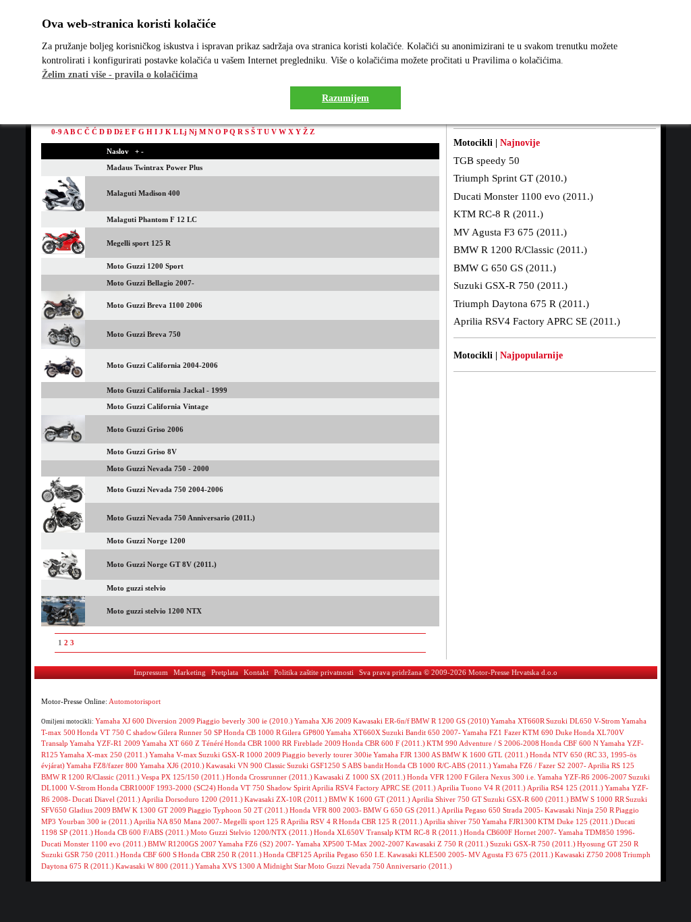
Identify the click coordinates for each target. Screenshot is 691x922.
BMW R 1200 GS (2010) (450, 721)
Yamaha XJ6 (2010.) (172, 765)
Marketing (189, 672)
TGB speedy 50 (486, 160)
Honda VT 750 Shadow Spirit (263, 788)
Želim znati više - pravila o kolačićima (120, 75)
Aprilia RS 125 (611, 765)
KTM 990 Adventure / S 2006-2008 (482, 743)
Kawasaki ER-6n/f (381, 721)
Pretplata (224, 672)
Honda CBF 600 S (148, 854)
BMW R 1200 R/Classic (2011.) (520, 249)
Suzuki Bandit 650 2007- (421, 732)
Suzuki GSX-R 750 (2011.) (510, 285)
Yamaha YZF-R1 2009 (105, 743)
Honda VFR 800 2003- (325, 810)
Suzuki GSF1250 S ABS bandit (335, 765)
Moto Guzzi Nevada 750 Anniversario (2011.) (380, 866)
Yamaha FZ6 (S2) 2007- (256, 844)
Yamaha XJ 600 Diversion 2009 (145, 721)
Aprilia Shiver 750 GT (447, 799)
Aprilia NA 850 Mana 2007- (178, 821)
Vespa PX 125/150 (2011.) (183, 777)
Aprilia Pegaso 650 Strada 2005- (492, 810)
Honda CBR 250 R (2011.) (220, 854)
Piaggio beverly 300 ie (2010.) (244, 721)
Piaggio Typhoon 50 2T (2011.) (238, 810)
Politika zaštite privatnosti (314, 672)
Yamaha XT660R (518, 721)
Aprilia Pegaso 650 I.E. (349, 854)
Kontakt (256, 672)
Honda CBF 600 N (570, 743)
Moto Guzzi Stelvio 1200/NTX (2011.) (251, 832)
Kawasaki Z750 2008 (588, 854)
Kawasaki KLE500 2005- (427, 854)
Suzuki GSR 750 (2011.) (80, 854)
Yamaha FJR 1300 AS (407, 755)
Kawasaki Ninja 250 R (579, 810)
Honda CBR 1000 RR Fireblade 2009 (283, 743)
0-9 (56, 132)
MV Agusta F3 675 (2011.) (510, 232)
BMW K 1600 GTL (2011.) (485, 755)
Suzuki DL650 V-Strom (583, 721)
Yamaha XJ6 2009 (323, 721)
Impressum (151, 672)
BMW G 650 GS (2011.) (504, 268)
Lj (183, 132)
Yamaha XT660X (353, 732)
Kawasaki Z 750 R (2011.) (447, 844)
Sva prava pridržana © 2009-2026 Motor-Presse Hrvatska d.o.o (458, 672)
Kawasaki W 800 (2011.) (154, 866)
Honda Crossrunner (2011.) (269, 777)
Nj (193, 132)
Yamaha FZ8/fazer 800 (103, 765)
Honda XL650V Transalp (353, 832)
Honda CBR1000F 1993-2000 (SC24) (156, 788)
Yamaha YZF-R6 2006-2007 (582, 777)
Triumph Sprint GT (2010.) (510, 178)
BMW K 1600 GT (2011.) (369, 799)
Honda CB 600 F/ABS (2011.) (141, 832)
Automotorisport (135, 701)
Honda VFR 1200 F (437, 777)
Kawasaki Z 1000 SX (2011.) (360, 777)
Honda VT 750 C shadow (117, 732)
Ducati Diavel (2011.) (106, 799)
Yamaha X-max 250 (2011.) (103, 755)
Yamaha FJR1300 (509, 821)
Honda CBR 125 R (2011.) (380, 821)
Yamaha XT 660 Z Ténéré (182, 743)
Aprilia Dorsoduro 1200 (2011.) (192, 799)
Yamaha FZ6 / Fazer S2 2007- (539, 765)
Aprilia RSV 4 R (312, 821)
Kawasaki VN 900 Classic (245, 765)
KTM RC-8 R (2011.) (498, 214)
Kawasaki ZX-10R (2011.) (285, 799)
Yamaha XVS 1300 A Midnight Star (250, 866)
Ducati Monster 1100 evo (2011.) (523, 196)
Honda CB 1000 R (252, 732)
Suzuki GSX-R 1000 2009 (239, 755)
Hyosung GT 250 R (607, 844)
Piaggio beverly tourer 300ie (327, 755)
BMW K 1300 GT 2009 (149, 810)
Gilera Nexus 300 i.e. (503, 777)
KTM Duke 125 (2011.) (575, 821)
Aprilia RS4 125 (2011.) (565, 788)
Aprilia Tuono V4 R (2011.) (481, 788)
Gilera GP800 (303, 732)
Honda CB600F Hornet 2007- (510, 832)
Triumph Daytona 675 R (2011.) (521, 303)
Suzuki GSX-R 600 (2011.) (526, 799)
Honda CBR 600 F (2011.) (383, 743)
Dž (118, 132)
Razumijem (345, 98)
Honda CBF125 (287, 854)
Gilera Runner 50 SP (190, 732)
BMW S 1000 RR (597, 799)
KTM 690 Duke (547, 732)
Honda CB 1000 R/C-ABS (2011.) (438, 765)
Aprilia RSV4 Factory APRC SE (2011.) (536, 321)
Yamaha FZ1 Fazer (491, 732)
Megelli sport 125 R (254, 821)
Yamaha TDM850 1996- (596, 832)
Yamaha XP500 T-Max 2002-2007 (350, 844)
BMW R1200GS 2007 (182, 844)
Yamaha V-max (173, 755)
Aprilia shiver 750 (452, 821)
